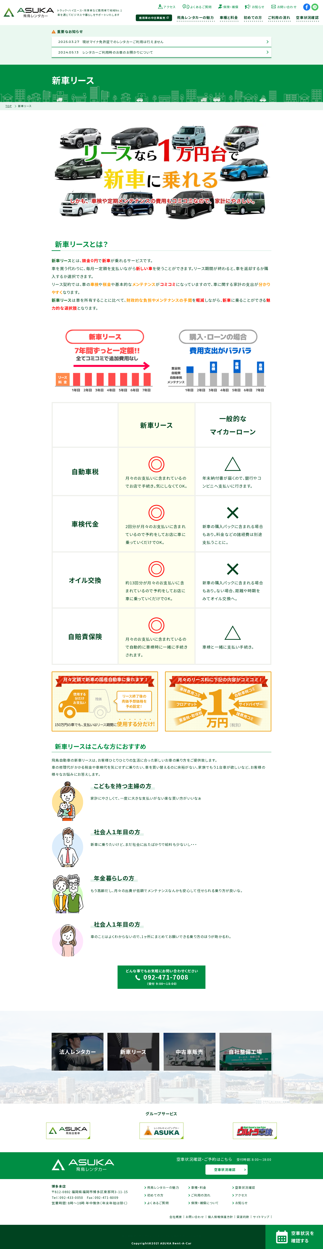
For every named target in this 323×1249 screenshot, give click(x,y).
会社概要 (175, 1216)
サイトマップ (261, 1216)
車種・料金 (198, 1187)
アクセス (169, 7)
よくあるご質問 (201, 7)
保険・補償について (205, 1203)
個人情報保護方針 (220, 1216)
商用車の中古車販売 (152, 18)
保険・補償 (230, 7)
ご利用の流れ (201, 1195)
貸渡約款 (243, 1216)
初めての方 (155, 1195)
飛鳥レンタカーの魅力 (163, 1187)
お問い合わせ (287, 7)
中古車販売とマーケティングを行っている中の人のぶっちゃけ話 (161, 1236)
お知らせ (258, 7)
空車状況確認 (225, 1169)
